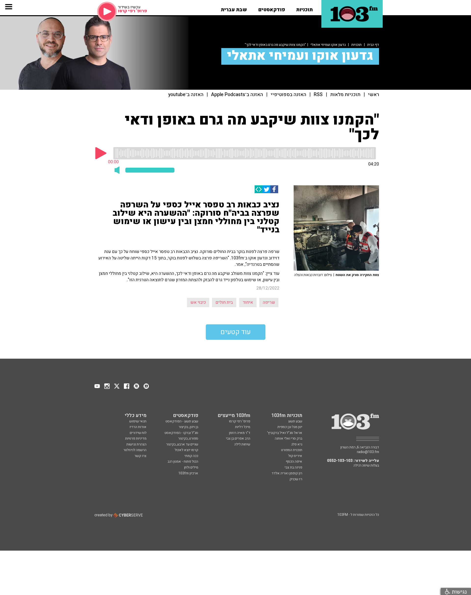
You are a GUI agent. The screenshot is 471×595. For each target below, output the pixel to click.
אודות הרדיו (138, 427)
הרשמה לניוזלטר (134, 450)
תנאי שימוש (137, 421)
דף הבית (373, 44)
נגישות (458, 591)
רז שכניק (295, 479)
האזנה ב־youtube (185, 94)
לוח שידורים (138, 433)
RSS (318, 94)
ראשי (373, 94)
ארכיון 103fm (188, 473)
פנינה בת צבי (293, 467)
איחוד (248, 302)
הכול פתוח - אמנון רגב (183, 461)
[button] (304, 8)
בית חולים (224, 302)
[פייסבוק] (274, 189)
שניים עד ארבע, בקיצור (182, 444)
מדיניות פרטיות (135, 438)
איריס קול (295, 456)
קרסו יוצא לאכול (186, 450)
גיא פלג (296, 444)
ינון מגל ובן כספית (289, 427)
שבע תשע (295, 421)
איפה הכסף (294, 461)
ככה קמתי (191, 456)
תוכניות (356, 44)
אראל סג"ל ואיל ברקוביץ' (284, 433)
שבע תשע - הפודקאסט (182, 421)
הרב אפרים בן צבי (238, 438)
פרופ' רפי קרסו (239, 421)
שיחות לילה (242, 444)
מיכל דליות (242, 427)
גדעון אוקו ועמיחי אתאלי (328, 44)
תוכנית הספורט (291, 450)
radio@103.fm (368, 452)
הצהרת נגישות (136, 444)
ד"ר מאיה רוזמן (239, 433)
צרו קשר (140, 456)
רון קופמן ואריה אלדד (287, 473)
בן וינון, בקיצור (188, 427)
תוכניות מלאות (345, 94)
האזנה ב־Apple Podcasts (237, 94)
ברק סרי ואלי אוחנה (288, 438)
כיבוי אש (198, 302)
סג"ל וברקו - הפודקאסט (181, 433)
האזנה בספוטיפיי (288, 94)
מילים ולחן (191, 467)
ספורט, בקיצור (188, 438)
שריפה (269, 302)
